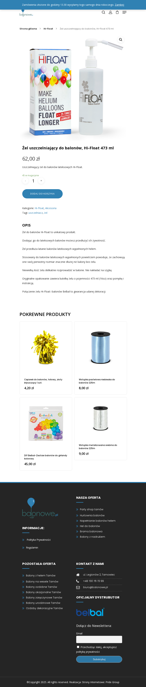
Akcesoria (50, 208)
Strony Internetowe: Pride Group (100, 682)
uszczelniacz (35, 212)
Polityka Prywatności (39, 539)
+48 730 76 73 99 (93, 581)
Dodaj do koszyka (42, 194)
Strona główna (28, 28)
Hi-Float (48, 28)
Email (79, 633)
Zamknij (119, 4)
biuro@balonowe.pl (95, 587)
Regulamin (32, 547)
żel (45, 212)
